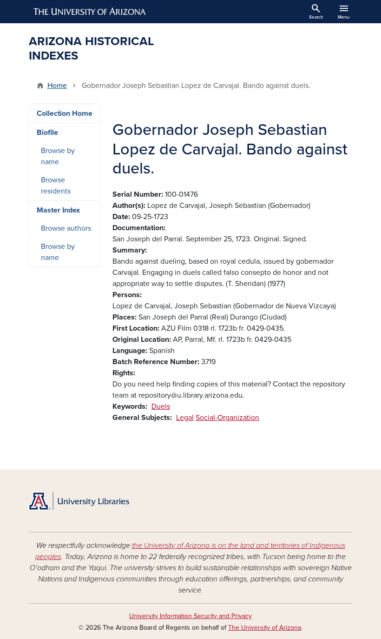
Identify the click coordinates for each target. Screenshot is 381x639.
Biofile (47, 132)
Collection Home (64, 113)
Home (57, 85)
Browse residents (56, 185)
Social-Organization (227, 417)
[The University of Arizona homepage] (90, 11)
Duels (160, 406)
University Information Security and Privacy (190, 616)
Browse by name (58, 156)
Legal (185, 417)
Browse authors (66, 228)
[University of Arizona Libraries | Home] (79, 501)
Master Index (58, 210)
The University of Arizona (264, 628)
